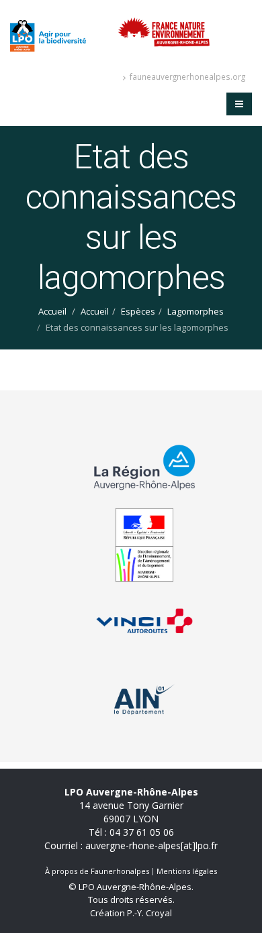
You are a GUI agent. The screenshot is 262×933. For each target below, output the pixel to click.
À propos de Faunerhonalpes (97, 871)
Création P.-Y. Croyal (131, 913)
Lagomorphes (195, 311)
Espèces (138, 311)
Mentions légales (187, 871)
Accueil (52, 311)
